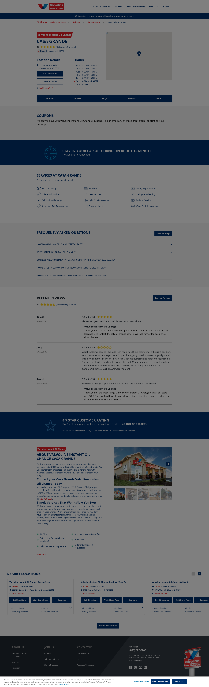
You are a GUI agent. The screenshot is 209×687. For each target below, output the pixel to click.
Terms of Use (63, 684)
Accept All (179, 681)
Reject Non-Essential (160, 681)
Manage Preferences (141, 681)
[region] (104, 681)
